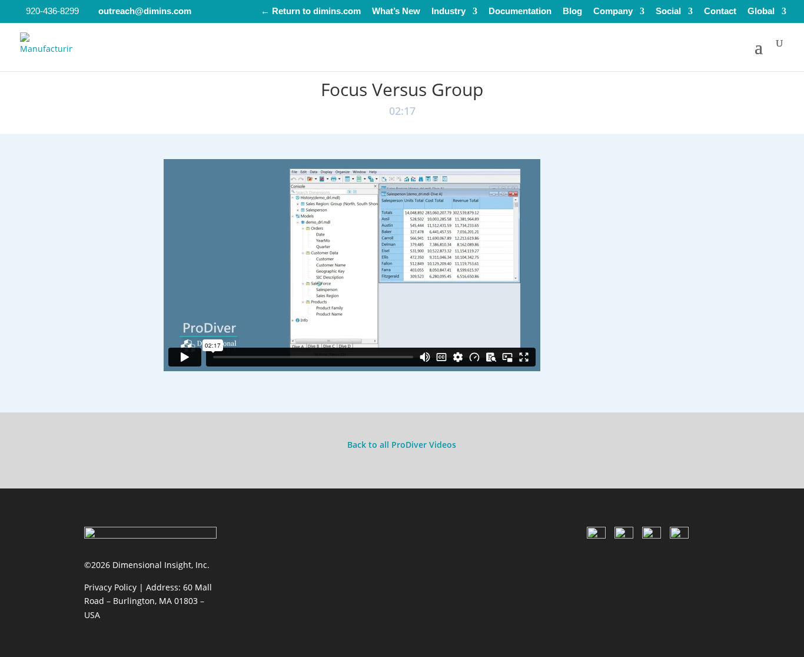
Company (613, 11)
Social (668, 11)
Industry (448, 11)
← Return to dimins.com (311, 11)
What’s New (396, 11)
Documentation (520, 11)
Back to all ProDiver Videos (401, 444)
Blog (572, 11)
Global (761, 11)
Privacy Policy (110, 587)
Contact (720, 11)
